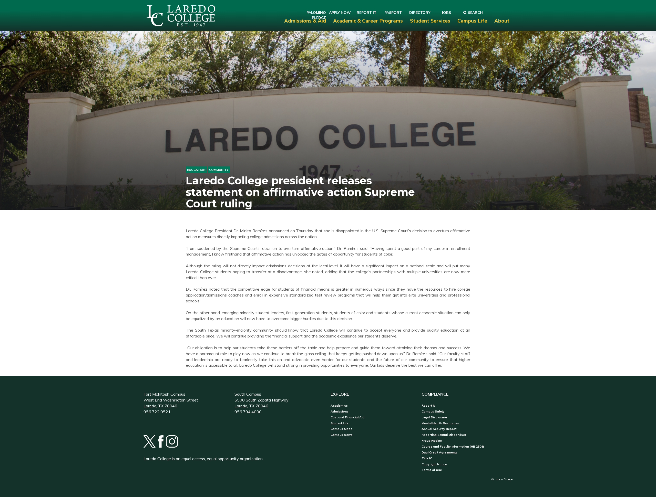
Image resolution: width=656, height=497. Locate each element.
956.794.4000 (248, 411)
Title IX (427, 458)
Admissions (339, 411)
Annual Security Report (439, 429)
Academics (339, 405)
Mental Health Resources (440, 423)
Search (475, 12)
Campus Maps (341, 429)
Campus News (342, 434)
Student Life (339, 423)
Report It (428, 405)
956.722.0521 (157, 411)
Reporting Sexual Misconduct (444, 434)
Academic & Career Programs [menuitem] (368, 20)
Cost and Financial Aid (347, 417)
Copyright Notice (434, 464)
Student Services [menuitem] (430, 20)
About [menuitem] (501, 20)
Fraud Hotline (432, 440)
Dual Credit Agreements (439, 452)
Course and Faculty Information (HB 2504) (453, 446)
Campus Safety (433, 411)
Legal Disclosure (434, 417)
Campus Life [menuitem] (472, 20)
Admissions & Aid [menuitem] (305, 20)
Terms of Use (432, 470)
